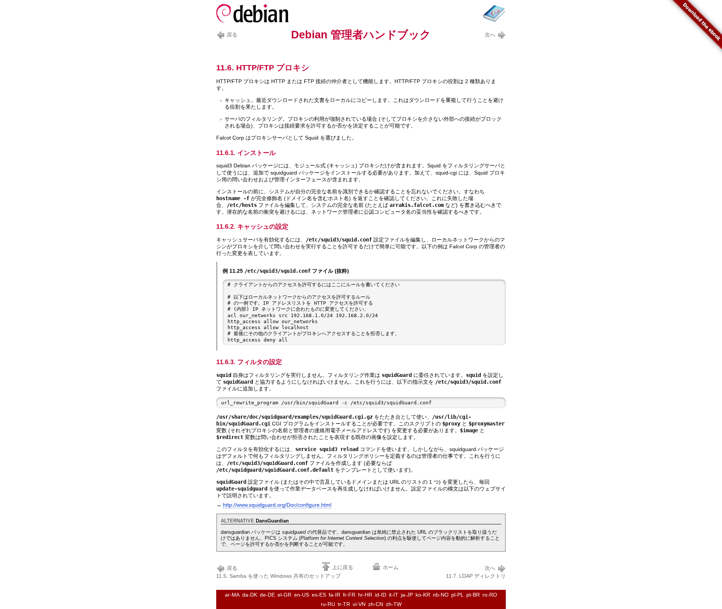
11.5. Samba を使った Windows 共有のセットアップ (278, 572)
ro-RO (489, 595)
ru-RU (328, 604)
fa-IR (334, 595)
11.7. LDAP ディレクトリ (476, 572)
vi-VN (359, 604)
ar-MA (232, 595)
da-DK (249, 595)
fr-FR (349, 595)
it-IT (393, 595)
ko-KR (423, 595)
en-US (301, 595)
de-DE (267, 595)
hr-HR (365, 595)
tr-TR (344, 604)
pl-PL (457, 595)
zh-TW (394, 604)
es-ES (319, 595)
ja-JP (407, 595)
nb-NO (441, 595)
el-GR (284, 595)
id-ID (380, 595)
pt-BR (473, 595)
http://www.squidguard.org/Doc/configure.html (277, 505)
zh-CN (375, 604)
